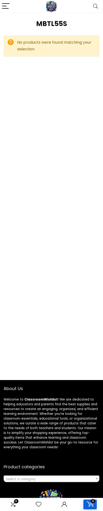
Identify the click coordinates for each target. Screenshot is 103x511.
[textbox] (51, 479)
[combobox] (51, 478)
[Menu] (5, 6)
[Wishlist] (38, 504)
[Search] (95, 6)
